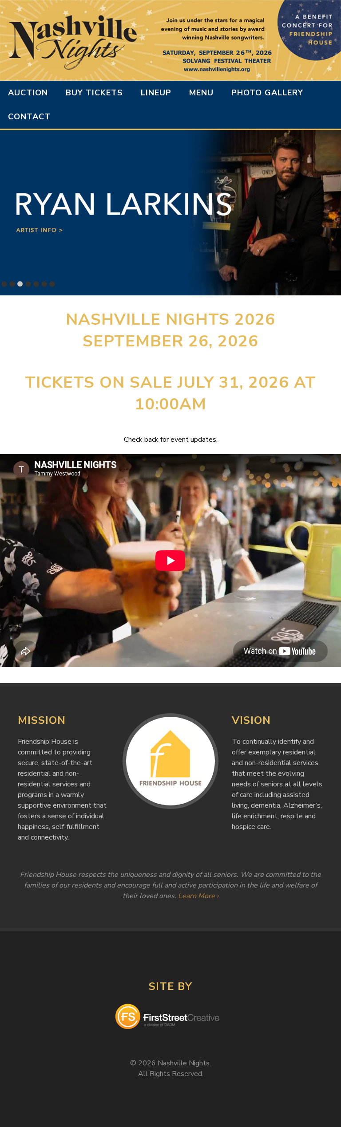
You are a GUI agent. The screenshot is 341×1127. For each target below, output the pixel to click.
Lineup (156, 92)
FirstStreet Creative (170, 1017)
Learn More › (198, 896)
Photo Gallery (267, 92)
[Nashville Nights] (170, 40)
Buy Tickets (94, 92)
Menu (201, 92)
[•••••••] (170, 212)
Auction (28, 92)
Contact (29, 116)
